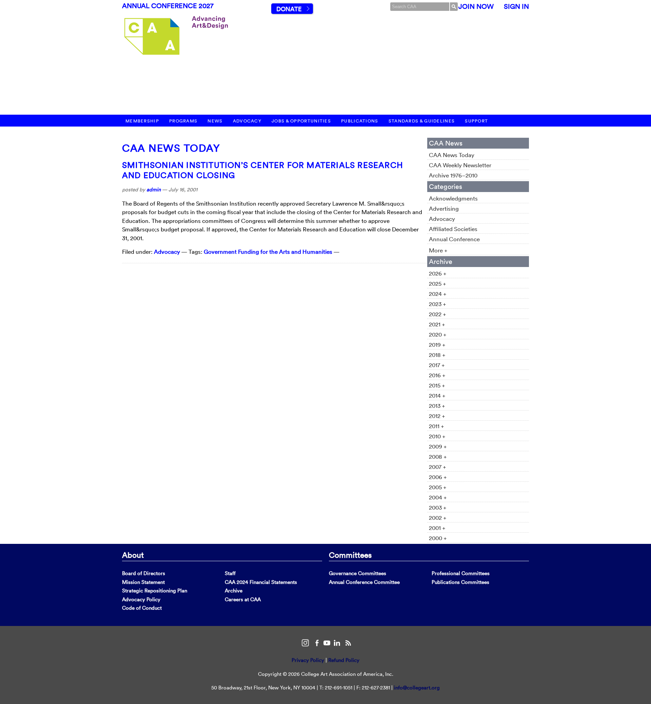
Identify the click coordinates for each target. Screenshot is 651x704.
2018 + (437, 354)
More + (438, 250)
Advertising (444, 208)
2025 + (437, 283)
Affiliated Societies (453, 228)
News (215, 121)
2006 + (438, 476)
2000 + (438, 537)
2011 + (436, 426)
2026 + (438, 273)
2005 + (438, 487)
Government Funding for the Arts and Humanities (268, 251)
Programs (183, 121)
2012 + (437, 415)
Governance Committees (357, 573)
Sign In (516, 6)
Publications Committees (460, 582)
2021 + (437, 324)
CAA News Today (171, 148)
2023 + (437, 303)
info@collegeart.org (417, 687)
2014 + (437, 395)
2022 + (437, 314)
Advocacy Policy (141, 599)
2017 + (437, 364)
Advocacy (247, 121)
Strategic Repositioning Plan (154, 590)
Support (476, 121)
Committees (350, 554)
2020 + (438, 334)
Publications (359, 121)
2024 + (438, 293)
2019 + (437, 344)
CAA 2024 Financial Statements (261, 582)
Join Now (476, 6)
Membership (142, 121)
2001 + (437, 527)
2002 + (438, 517)
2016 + (437, 375)
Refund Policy (343, 660)
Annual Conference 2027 (168, 6)
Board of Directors (143, 573)
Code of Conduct (142, 608)
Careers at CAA (243, 599)
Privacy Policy (308, 660)
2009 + (438, 446)
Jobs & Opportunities (301, 121)
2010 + (437, 436)
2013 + (437, 405)
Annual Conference (454, 239)
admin (153, 189)
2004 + (438, 497)
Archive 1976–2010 (453, 175)
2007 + (437, 466)
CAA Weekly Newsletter (460, 165)
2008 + (438, 456)
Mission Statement (143, 582)
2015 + (437, 385)
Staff (230, 573)
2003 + (438, 507)
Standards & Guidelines (422, 121)
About (133, 554)
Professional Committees (461, 573)
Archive (233, 590)
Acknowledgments (453, 198)
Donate (288, 9)
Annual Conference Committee (364, 582)
